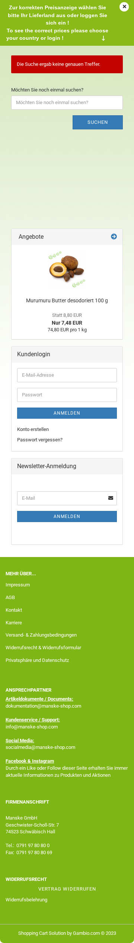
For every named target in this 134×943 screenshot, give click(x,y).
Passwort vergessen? (40, 439)
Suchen (97, 122)
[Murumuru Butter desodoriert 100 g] (67, 269)
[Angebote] (114, 237)
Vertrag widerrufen (67, 889)
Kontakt (14, 610)
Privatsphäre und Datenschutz (37, 660)
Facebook (16, 761)
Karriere (14, 622)
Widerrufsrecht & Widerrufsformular (43, 647)
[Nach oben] (113, 932)
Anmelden (67, 413)
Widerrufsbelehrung (26, 899)
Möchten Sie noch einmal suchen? (47, 90)
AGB (10, 597)
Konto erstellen (33, 429)
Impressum (18, 585)
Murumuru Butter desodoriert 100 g (67, 300)
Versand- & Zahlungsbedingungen (41, 635)
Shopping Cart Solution (42, 933)
